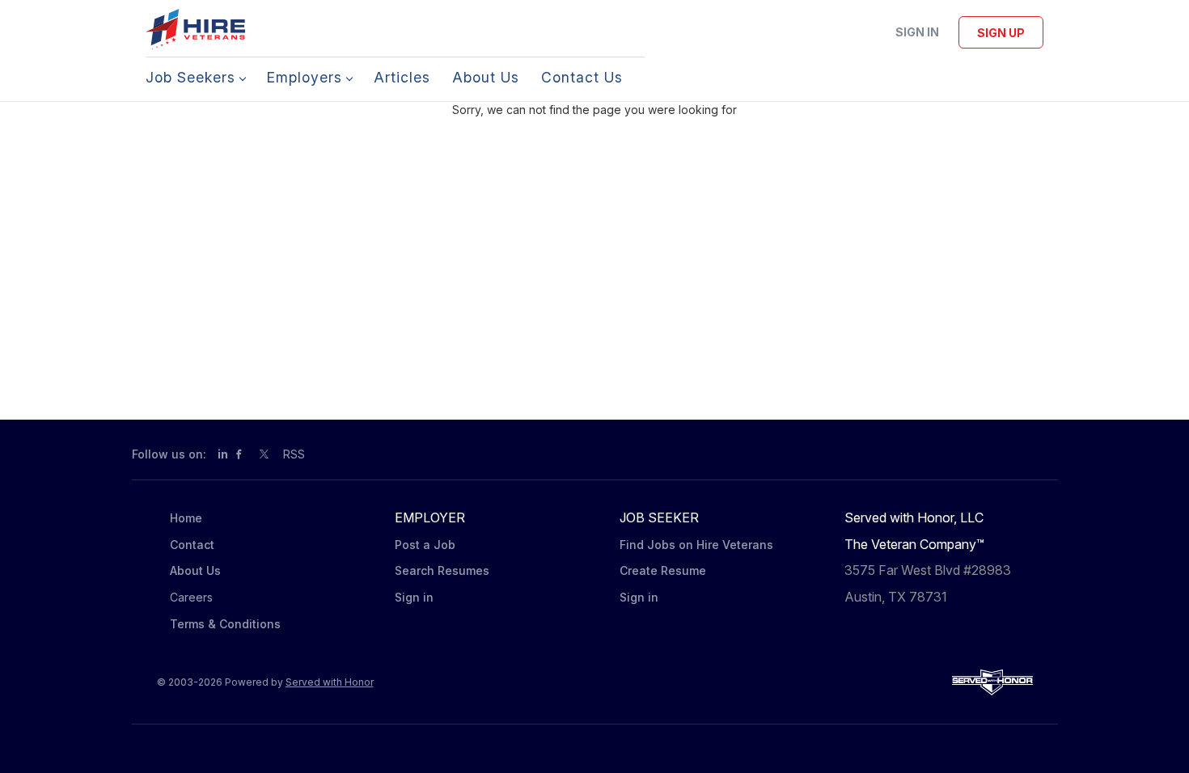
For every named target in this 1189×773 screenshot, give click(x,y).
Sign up (1001, 33)
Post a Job (425, 544)
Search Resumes (442, 570)
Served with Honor (330, 682)
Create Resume (663, 570)
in (223, 454)
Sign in (917, 32)
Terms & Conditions (225, 624)
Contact (192, 544)
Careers (191, 597)
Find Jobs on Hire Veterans (696, 544)
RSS (294, 454)
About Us (195, 570)
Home (186, 518)
